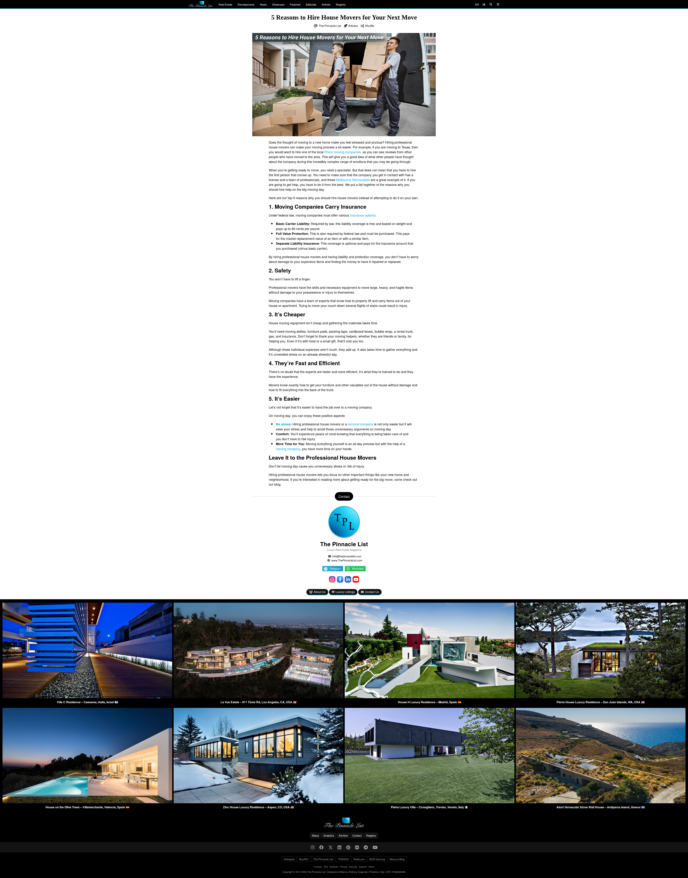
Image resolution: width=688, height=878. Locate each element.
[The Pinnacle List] (344, 823)
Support (363, 866)
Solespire (289, 859)
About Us (320, 592)
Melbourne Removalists (353, 179)
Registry (341, 4)
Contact (357, 835)
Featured (295, 4)
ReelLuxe (359, 859)
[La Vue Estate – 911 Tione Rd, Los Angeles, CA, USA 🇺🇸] (258, 697)
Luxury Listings (345, 592)
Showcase (278, 4)
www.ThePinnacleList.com (346, 560)
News (263, 4)
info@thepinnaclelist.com (347, 556)
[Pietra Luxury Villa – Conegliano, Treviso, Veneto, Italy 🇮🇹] (429, 802)
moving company (288, 448)
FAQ (326, 866)
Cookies (318, 866)
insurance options (362, 215)
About (315, 835)
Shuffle (369, 26)
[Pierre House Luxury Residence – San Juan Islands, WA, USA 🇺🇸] (600, 697)
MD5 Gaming (377, 859)
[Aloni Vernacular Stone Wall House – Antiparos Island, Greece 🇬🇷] (600, 802)
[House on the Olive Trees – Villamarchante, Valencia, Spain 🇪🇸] (87, 802)
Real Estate (225, 4)
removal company (360, 424)
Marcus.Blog (397, 859)
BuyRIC (304, 859)
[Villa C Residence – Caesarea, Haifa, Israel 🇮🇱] (87, 697)
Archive (343, 835)
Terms (371, 866)
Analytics (328, 835)
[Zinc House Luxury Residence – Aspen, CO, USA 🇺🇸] (258, 802)
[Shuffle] (484, 4)
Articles (326, 4)
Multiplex (334, 866)
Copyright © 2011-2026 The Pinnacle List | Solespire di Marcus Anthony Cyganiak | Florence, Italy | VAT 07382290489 (344, 872)
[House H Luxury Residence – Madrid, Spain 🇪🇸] (429, 697)
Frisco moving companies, (343, 152)
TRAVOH (343, 859)
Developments (246, 4)
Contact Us (372, 592)
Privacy (343, 866)
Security (353, 866)
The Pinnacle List (330, 26)
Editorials (311, 4)
